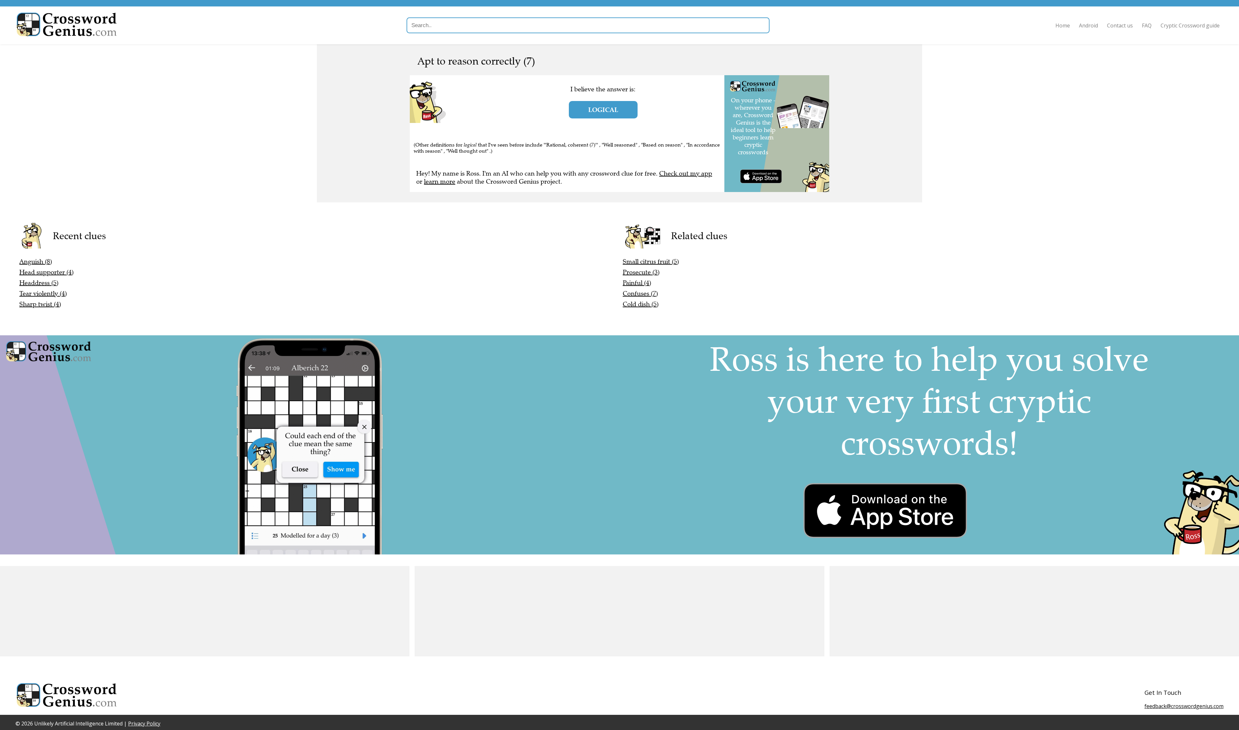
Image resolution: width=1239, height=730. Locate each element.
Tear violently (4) (43, 293)
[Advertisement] (193, 611)
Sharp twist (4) (40, 304)
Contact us (1120, 25)
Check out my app (685, 173)
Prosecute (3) (641, 272)
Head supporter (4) (46, 272)
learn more (439, 181)
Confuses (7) (640, 293)
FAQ (1147, 25)
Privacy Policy (144, 723)
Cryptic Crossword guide (1190, 25)
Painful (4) (637, 283)
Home (1062, 25)
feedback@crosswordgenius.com (1184, 706)
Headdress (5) (38, 283)
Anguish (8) (35, 262)
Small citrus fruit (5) (651, 262)
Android (1088, 25)
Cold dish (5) (641, 304)
